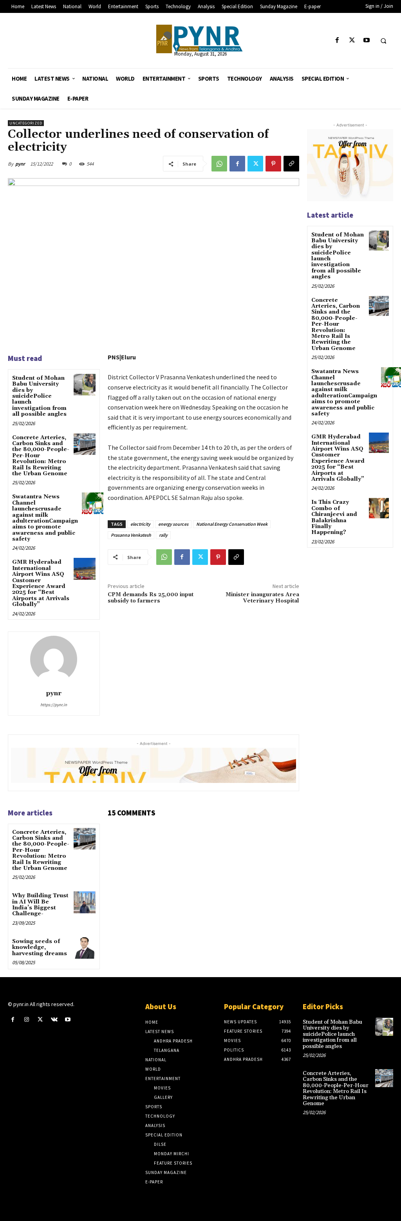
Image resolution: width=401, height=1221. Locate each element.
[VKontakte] (54, 1019)
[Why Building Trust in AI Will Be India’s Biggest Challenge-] (84, 902)
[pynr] (53, 659)
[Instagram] (26, 1019)
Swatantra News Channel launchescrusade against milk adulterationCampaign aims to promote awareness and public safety (45, 518)
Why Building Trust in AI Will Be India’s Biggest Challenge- (40, 904)
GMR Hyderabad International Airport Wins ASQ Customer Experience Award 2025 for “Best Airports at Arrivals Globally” (40, 583)
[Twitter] (352, 40)
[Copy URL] (291, 163)
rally (163, 535)
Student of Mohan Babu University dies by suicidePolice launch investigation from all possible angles (39, 396)
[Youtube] (366, 40)
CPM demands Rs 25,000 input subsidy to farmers (150, 598)
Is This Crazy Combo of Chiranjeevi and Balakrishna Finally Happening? (334, 517)
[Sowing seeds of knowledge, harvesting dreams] (84, 948)
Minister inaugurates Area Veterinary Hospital (262, 598)
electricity (140, 524)
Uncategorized (25, 123)
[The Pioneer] (200, 39)
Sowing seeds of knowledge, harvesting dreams (39, 947)
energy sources (173, 524)
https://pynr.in (53, 704)
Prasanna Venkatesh (131, 535)
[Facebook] (337, 40)
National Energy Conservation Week (231, 524)
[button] (383, 40)
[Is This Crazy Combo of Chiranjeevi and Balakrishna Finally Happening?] (379, 508)
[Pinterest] (273, 163)
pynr (20, 164)
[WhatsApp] (219, 163)
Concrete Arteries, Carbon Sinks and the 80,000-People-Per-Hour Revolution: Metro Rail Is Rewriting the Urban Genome (335, 324)
